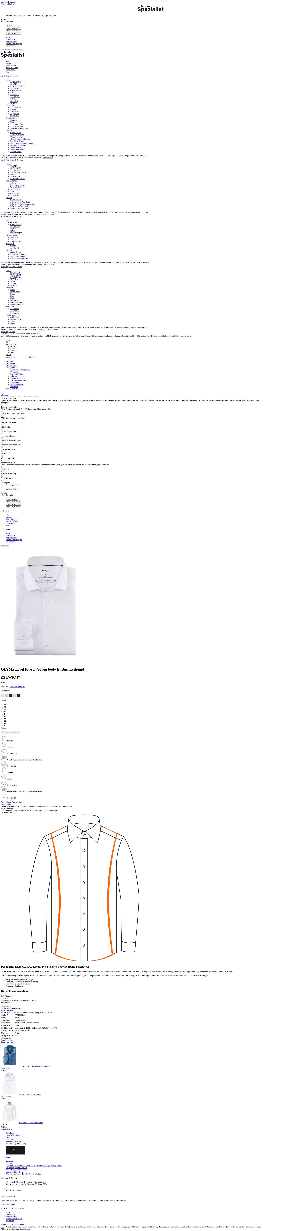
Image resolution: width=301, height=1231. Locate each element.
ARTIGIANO (15, 82)
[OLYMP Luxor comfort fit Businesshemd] (10, 1066)
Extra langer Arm (16, 126)
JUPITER (14, 101)
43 (5, 719)
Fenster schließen (7, 4)
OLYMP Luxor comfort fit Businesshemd (34, 1066)
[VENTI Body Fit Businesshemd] (10, 1123)
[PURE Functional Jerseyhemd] (10, 1094)
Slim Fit (13, 109)
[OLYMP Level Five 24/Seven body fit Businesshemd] (3, 696)
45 (5, 723)
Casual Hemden (16, 137)
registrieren (26, 370)
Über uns (9, 1163)
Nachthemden (15, 319)
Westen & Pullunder (17, 187)
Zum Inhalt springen (8, 2)
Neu (7, 515)
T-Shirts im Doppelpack (19, 258)
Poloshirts (14, 237)
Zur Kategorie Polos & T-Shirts (12, 216)
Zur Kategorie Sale (8, 332)
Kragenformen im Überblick (16, 1170)
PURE (12, 99)
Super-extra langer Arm (19, 128)
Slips (12, 296)
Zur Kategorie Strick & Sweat (12, 160)
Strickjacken (15, 189)
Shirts (12, 290)
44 (5, 721)
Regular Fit (14, 114)
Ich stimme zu (14, 1229)
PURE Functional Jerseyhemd (30, 1094)
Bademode (10, 307)
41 (5, 714)
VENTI (13, 93)
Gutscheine (10, 1139)
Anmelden (18, 50)
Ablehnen (5, 1229)
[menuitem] (153, 37)
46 (5, 726)
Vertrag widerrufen (15, 1149)
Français (13, 350)
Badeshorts (14, 309)
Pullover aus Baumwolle (19, 206)
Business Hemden (17, 135)
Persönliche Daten (17, 374)
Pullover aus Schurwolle (19, 208)
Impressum (10, 46)
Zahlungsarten (15, 378)
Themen (9, 131)
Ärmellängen (10, 118)
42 (5, 716)
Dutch (12, 353)
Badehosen (14, 311)
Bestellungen (15, 382)
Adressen (13, 376)
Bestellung (10, 1133)
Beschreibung (6, 802)
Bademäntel (14, 313)
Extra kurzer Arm (16, 124)
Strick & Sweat (11, 181)
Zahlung (9, 1137)
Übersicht (14, 372)
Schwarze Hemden (17, 150)
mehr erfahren (48, 158)
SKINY (13, 283)
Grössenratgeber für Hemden (16, 1168)
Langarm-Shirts (16, 242)
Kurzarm (13, 122)
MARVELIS (15, 88)
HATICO (13, 103)
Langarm (13, 120)
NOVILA (14, 279)
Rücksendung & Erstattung (16, 1144)
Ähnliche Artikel (7, 1040)
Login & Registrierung (14, 1135)
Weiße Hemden (16, 147)
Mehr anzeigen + (7, 1038)
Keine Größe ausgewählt (10, 732)
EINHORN (14, 95)
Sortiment (9, 288)
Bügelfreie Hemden (17, 141)
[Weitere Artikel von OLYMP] (11, 681)
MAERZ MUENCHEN (19, 172)
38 (5, 707)
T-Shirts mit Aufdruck (18, 256)
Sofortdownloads (16, 385)
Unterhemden (15, 292)
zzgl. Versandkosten (17, 687)
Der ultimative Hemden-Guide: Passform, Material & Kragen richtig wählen (34, 1166)
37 (5, 705)
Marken (8, 80)
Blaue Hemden (16, 152)
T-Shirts (13, 239)
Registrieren (5, 50)
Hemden (9, 517)
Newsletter (10, 1161)
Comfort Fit (14, 116)
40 (5, 712)
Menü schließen (11, 344)
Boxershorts (14, 300)
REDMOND (15, 97)
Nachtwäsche (11, 315)
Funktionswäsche (16, 304)
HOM (12, 281)
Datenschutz (10, 39)
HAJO (12, 174)
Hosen (12, 323)
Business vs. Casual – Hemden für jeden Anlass (23, 1174)
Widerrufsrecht (11, 42)
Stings (12, 294)
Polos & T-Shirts (12, 235)
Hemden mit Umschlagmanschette (23, 143)
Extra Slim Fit (15, 107)
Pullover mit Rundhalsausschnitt (22, 204)
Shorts (12, 298)
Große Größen (15, 133)
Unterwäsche (10, 523)
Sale (7, 525)
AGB (8, 37)
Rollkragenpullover (17, 185)
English (13, 348)
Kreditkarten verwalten (18, 380)
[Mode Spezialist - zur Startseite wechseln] (150, 12)
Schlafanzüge (15, 317)
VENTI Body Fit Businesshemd (31, 1123)
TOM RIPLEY (16, 177)
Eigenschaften (17, 802)
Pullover (13, 183)
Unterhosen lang (16, 302)
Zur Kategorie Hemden (9, 76)
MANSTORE (15, 277)
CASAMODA (15, 90)
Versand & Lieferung (13, 1141)
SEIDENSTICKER (17, 86)
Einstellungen (25, 1229)
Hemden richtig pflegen (14, 1172)
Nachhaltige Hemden (18, 145)
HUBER (13, 285)
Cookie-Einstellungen (14, 44)
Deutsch (13, 346)
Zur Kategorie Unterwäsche (11, 267)
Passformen (10, 105)
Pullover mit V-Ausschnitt (20, 202)
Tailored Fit (14, 112)
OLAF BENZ (15, 275)
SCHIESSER (15, 273)
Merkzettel (14, 387)
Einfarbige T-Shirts (17, 254)
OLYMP (13, 84)
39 (5, 709)
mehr (72, 806)
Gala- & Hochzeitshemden (20, 139)
